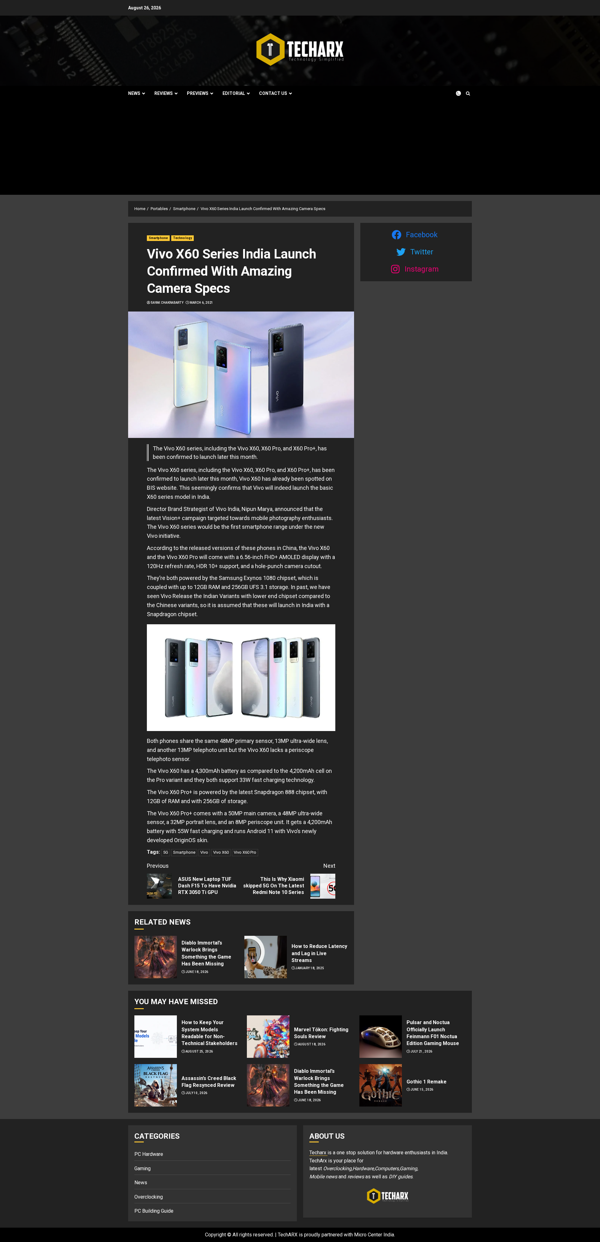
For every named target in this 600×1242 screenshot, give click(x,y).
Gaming (142, 1168)
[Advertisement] (300, 148)
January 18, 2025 (309, 968)
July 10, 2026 (197, 1093)
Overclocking (148, 1197)
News (134, 93)
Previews (197, 93)
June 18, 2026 (197, 972)
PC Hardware (148, 1154)
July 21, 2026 (421, 1051)
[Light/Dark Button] (454, 93)
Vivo (204, 852)
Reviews (163, 93)
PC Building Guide (153, 1211)
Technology (182, 238)
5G (165, 852)
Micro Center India (374, 1235)
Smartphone (158, 238)
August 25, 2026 (199, 1051)
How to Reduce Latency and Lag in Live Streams (319, 953)
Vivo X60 (221, 852)
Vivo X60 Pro (245, 852)
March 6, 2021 (201, 302)
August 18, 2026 (312, 1044)
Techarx (318, 1153)
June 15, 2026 (422, 1089)
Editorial (233, 93)
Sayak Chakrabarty (167, 302)
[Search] (468, 93)
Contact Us (273, 93)
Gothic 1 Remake (427, 1082)
